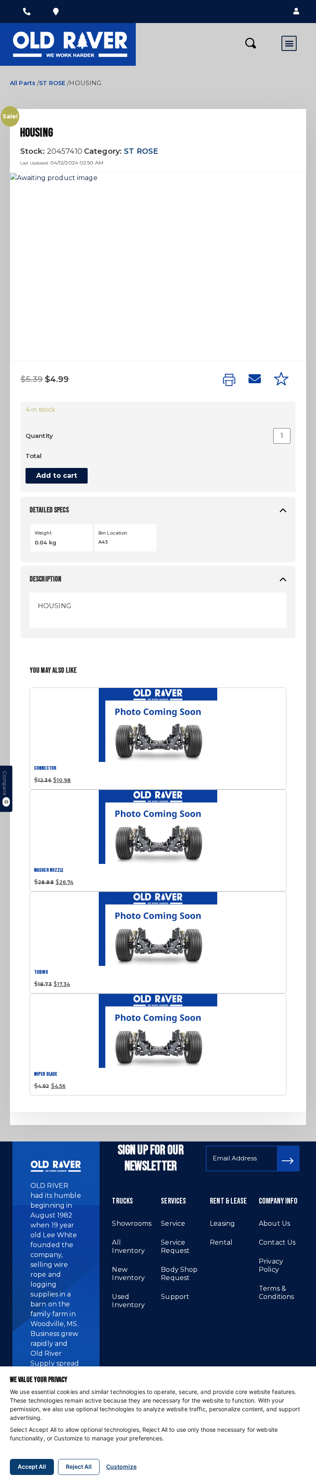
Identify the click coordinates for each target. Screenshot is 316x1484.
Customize (121, 1466)
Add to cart (56, 475)
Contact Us (277, 1242)
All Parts (22, 83)
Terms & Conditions (276, 1293)
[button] (296, 11)
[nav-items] (26, 11)
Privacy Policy (271, 1265)
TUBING (41, 972)
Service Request (175, 1247)
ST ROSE (52, 83)
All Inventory (128, 1247)
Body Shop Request (179, 1274)
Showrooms (131, 1223)
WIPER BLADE (45, 1074)
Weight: (43, 533)
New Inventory (128, 1274)
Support (175, 1297)
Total (34, 456)
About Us (274, 1223)
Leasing (222, 1223)
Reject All (79, 1466)
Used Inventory (128, 1301)
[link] (229, 380)
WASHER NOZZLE (49, 870)
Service (173, 1223)
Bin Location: (113, 533)
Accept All (32, 1466)
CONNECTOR (45, 768)
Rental (221, 1242)
